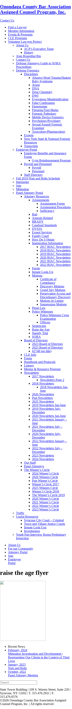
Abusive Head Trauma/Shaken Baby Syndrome (51, 79)
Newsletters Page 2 (52, 380)
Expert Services (42, 232)
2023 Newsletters (43, 455)
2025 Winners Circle (45, 488)
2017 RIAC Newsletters (55, 246)
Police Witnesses (42, 311)
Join (18, 185)
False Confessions (43, 103)
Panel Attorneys (34, 466)
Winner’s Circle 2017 (45, 484)
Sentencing (39, 326)
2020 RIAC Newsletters (55, 257)
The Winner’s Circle (37, 470)
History (28, 52)
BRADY (38, 221)
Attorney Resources (36, 196)
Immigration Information (47, 243)
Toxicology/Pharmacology (48, 131)
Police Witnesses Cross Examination (54, 316)
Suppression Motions (53, 304)
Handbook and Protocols (39, 362)
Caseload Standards (44, 225)
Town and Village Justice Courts (44, 524)
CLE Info (30, 354)
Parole (36, 268)
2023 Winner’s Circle (45, 509)
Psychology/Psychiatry (46, 121)
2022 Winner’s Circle (45, 506)
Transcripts (31, 146)
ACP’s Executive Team (39, 49)
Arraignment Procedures (55, 207)
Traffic (20, 513)
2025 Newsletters (43, 401)
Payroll (36, 167)
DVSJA (37, 228)
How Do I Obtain (43, 239)
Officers (45, 322)
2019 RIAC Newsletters (55, 254)
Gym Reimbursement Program (51, 160)
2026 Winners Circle (45, 477)
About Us (22, 45)
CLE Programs (17, 38)
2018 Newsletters (43, 383)
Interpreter (22, 182)
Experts (29, 135)
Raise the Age (41, 329)
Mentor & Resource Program (42, 369)
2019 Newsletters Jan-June (49, 405)
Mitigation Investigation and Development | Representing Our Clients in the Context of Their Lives (39, 655)
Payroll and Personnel (38, 164)
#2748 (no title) (41, 351)
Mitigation (22, 189)
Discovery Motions (52, 286)
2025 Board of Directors (47, 347)
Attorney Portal (17, 552)
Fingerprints (39, 106)
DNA (35, 88)
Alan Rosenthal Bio (28, 56)
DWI (35, 95)
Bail (34, 214)
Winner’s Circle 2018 (45, 491)
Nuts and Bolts (17, 666)
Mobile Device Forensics (48, 117)
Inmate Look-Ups (35, 527)
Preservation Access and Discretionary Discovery (55, 295)
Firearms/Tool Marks (45, 110)
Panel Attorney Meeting (23, 673)
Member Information (21, 31)
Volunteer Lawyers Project (25, 41)
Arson (36, 85)
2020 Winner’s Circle (45, 498)
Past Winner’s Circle (45, 480)
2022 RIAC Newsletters (55, 264)
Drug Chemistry (42, 92)
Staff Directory (33, 175)
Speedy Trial (40, 333)
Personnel (38, 171)
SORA (36, 336)
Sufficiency (47, 210)
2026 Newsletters (43, 394)
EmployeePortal (14, 561)
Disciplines (31, 74)
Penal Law (39, 308)
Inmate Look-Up (42, 272)
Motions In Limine (52, 300)
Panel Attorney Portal (29, 192)
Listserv (29, 365)
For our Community (20, 548)
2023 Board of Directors (47, 344)
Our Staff (30, 462)
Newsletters (31, 372)
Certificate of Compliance (48, 280)
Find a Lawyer (17, 27)
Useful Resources (27, 516)
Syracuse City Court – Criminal (44, 520)
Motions (37, 275)
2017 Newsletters (43, 376)
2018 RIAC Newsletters (55, 250)
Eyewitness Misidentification (50, 99)
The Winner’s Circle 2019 (48, 495)
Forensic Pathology (44, 113)
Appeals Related (42, 218)
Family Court (40, 236)
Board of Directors (36, 340)
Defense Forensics (27, 70)
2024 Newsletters (43, 459)
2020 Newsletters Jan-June (49, 416)
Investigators (32, 531)
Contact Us (7, 20)
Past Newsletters (42, 398)
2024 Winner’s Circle (45, 473)
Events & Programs (20, 34)
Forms (28, 358)
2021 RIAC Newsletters (55, 261)
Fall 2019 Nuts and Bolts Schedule (38, 178)
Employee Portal (26, 149)
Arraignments (40, 200)
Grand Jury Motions (52, 290)
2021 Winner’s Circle (45, 502)
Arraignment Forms (52, 203)
